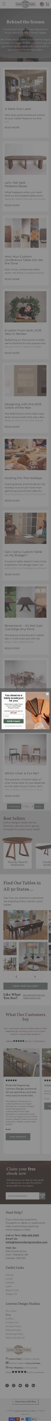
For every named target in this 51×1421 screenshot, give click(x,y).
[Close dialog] (47, 693)
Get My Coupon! (13, 721)
